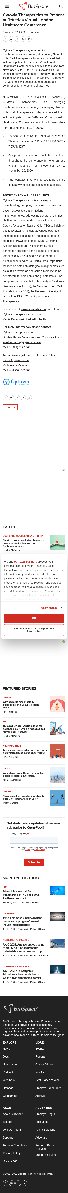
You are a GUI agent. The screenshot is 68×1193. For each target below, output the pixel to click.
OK (34, 618)
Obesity (8, 791)
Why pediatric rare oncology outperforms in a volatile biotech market (21, 704)
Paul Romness (10, 712)
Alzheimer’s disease (16, 940)
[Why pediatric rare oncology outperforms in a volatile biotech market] (57, 704)
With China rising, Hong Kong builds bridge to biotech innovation (23, 774)
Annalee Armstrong (12, 780)
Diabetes (8, 913)
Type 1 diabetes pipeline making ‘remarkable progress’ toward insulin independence (23, 921)
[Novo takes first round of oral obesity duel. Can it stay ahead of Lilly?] (57, 798)
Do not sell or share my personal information (34, 630)
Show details (49, 607)
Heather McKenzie (11, 550)
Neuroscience (12, 745)
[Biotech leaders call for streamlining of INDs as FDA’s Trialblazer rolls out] (57, 890)
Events (10, 407)
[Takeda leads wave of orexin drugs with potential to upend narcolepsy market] (57, 752)
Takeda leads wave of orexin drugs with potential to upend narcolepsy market (25, 751)
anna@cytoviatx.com (16, 360)
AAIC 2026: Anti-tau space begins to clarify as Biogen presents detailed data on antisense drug (23, 948)
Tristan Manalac (10, 803)
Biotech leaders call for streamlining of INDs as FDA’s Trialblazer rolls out (21, 895)
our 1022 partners (25, 561)
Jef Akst (35, 902)
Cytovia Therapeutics (21, 102)
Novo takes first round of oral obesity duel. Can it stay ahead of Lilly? (23, 797)
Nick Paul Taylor (10, 757)
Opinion (7, 697)
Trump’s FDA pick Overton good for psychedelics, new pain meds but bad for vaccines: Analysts (24, 728)
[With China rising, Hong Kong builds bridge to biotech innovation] (57, 775)
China (6, 768)
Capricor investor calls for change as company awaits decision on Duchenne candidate (23, 543)
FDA (5, 721)
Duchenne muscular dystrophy (23, 536)
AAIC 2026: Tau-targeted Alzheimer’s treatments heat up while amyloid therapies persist (22, 974)
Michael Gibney (37, 929)
